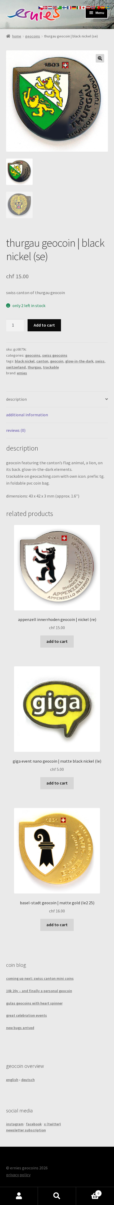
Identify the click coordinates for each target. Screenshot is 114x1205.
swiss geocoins (54, 355)
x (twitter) (52, 1124)
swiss (99, 361)
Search (57, 1196)
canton (42, 361)
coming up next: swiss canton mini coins (40, 978)
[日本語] (83, 7)
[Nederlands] (50, 7)
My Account (19, 1196)
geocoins (32, 36)
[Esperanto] (60, 7)
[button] (100, 58)
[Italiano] (79, 7)
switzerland (16, 367)
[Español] (102, 7)
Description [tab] (16, 399)
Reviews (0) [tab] (15, 430)
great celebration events (26, 1015)
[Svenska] (107, 7)
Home (16, 36)
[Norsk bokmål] (93, 7)
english (12, 1079)
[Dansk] (45, 7)
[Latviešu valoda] (88, 7)
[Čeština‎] (40, 7)
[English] (55, 7)
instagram (15, 1124)
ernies (22, 373)
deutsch (28, 1079)
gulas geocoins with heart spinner (34, 1003)
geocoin (56, 361)
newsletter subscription (26, 1130)
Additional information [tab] (27, 414)
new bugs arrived (20, 1027)
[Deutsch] (74, 7)
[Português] (98, 7)
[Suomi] (64, 7)
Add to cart (44, 325)
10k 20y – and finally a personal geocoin (39, 990)
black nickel (24, 361)
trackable (51, 367)
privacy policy (18, 1174)
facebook (34, 1124)
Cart (87, 1191)
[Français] (69, 7)
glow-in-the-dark (79, 361)
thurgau (34, 367)
